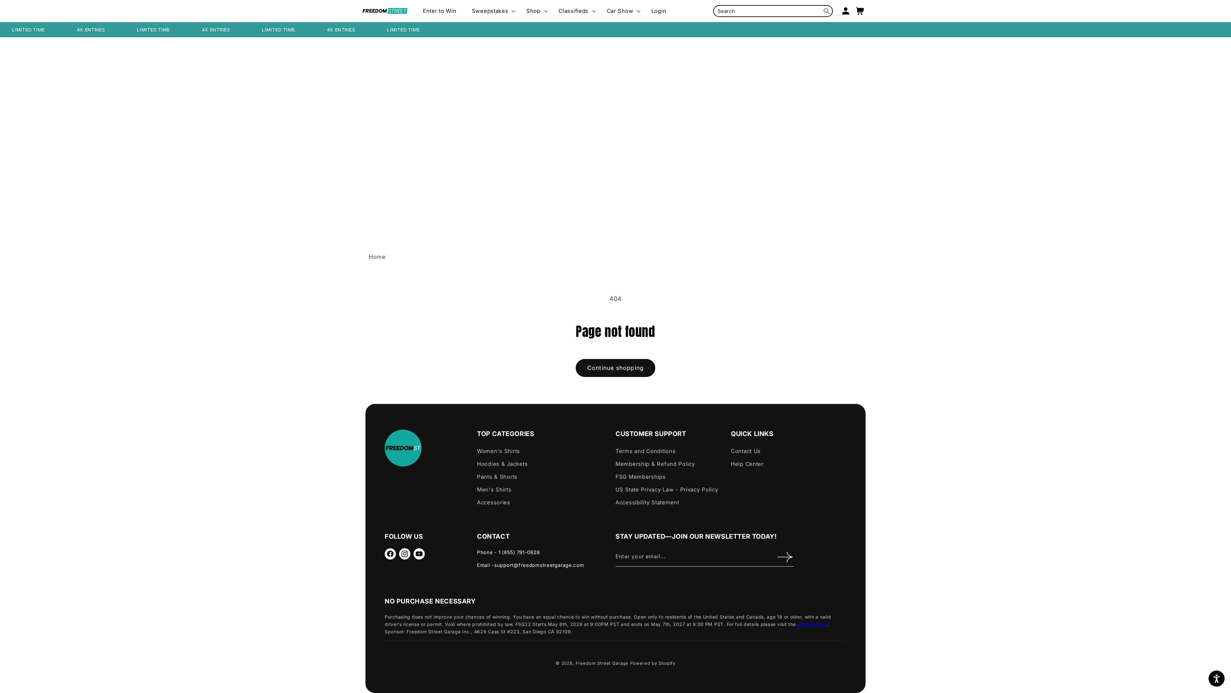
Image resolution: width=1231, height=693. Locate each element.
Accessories (493, 502)
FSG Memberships (641, 477)
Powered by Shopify (652, 663)
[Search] (826, 11)
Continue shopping (615, 367)
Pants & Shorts (497, 477)
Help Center (747, 464)
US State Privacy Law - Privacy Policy (667, 489)
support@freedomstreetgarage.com (539, 565)
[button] (491, 11)
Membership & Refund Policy (655, 464)
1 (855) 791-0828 (519, 552)
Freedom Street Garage (602, 663)
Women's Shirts (498, 451)
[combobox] (773, 11)
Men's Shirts (494, 489)
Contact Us (746, 451)
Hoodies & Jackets (502, 464)
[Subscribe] (784, 557)
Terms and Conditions (645, 451)
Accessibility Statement (647, 502)
